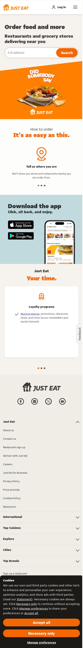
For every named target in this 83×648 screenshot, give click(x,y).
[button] (16, 7)
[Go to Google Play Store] (21, 236)
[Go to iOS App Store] (21, 224)
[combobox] (30, 52)
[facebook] (21, 404)
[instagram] (34, 404)
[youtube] (62, 404)
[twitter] (48, 404)
